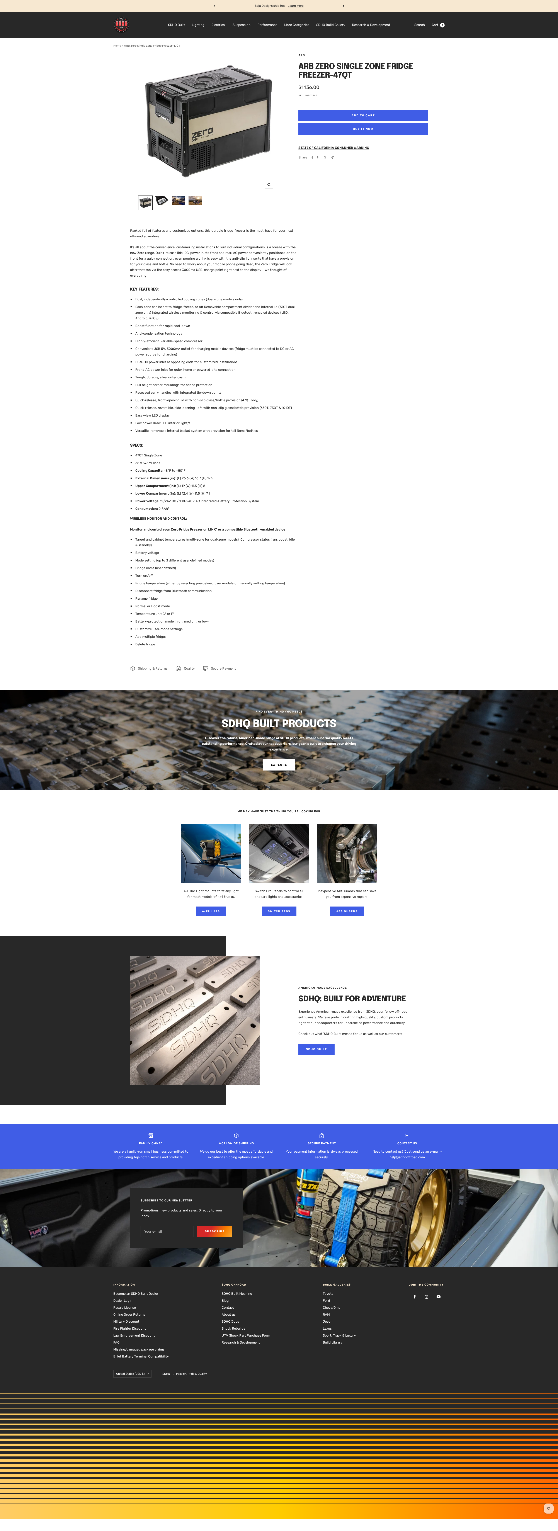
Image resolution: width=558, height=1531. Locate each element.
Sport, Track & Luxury (339, 1335)
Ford (326, 1301)
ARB (301, 55)
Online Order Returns (129, 1315)
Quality (189, 668)
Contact (228, 1308)
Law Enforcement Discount (134, 1335)
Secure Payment (223, 668)
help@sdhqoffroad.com (407, 1157)
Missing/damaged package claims (139, 1349)
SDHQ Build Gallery (330, 25)
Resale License (124, 1308)
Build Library (332, 1342)
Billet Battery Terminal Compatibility (141, 1356)
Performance (267, 25)
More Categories (296, 25)
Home (117, 45)
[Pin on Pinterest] (318, 157)
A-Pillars (211, 911)
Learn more (296, 6)
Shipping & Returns (153, 668)
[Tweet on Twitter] (325, 157)
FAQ (116, 1342)
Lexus (327, 1328)
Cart (437, 25)
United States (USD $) (130, 1373)
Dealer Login (122, 1301)
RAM (326, 1315)
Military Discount (126, 1321)
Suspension (241, 25)
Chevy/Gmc (331, 1308)
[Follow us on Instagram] (427, 1297)
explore (279, 764)
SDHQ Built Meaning (237, 1294)
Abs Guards (347, 911)
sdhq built (316, 1049)
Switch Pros (279, 911)
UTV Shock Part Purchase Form (246, 1335)
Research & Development (371, 25)
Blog (225, 1301)
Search (419, 25)
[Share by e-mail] (332, 157)
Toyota (328, 1294)
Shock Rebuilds (233, 1328)
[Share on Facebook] (312, 157)
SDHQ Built (176, 25)
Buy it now (363, 129)
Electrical (218, 25)
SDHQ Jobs (230, 1321)
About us (229, 1315)
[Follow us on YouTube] (439, 1297)
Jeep (326, 1321)
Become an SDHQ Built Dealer (135, 1294)
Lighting (198, 25)
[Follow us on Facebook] (415, 1297)
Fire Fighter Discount (129, 1328)
